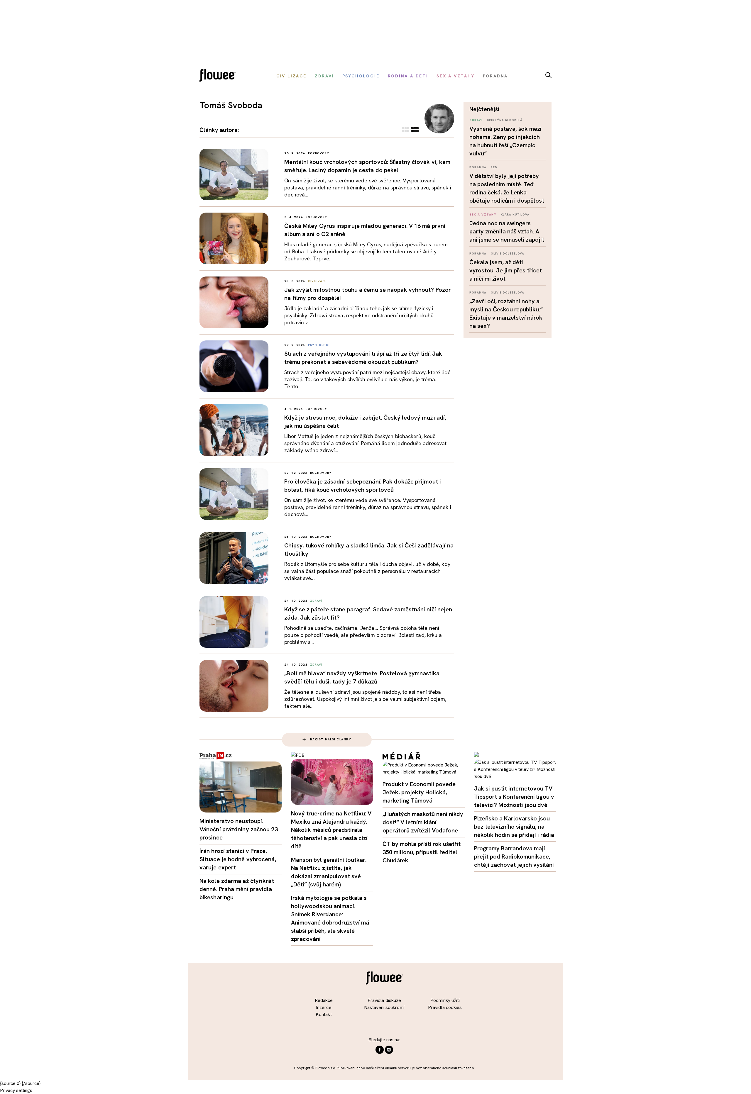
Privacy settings (16, 1090)
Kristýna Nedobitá (504, 120)
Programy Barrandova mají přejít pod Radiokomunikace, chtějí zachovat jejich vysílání (514, 856)
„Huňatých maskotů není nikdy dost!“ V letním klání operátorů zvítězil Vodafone (423, 822)
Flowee (219, 76)
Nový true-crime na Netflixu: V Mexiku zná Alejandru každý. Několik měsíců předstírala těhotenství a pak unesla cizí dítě (331, 830)
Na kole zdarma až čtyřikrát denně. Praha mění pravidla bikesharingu (236, 889)
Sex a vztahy (482, 214)
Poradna (478, 167)
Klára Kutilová (515, 214)
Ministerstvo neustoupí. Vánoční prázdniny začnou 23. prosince (239, 829)
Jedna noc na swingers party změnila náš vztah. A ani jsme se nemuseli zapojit (506, 231)
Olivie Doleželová (507, 253)
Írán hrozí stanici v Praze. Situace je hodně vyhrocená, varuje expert (237, 859)
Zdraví (476, 120)
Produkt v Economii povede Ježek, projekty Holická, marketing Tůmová (419, 792)
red (494, 167)
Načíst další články (330, 739)
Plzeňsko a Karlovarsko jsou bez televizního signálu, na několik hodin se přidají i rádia (514, 827)
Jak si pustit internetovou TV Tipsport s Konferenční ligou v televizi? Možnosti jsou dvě (514, 797)
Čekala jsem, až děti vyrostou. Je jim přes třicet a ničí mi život (505, 270)
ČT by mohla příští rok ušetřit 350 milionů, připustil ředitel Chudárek (422, 852)
